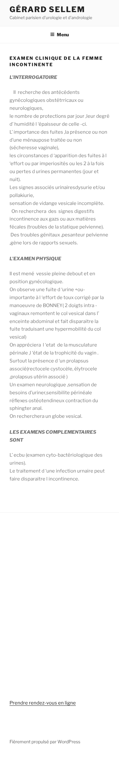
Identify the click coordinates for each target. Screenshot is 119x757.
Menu (63, 34)
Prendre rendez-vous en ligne (43, 703)
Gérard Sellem (47, 9)
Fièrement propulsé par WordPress (45, 741)
